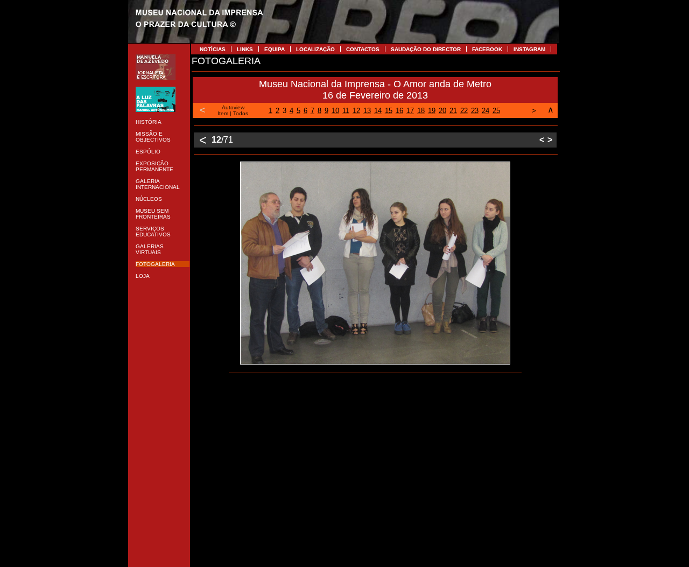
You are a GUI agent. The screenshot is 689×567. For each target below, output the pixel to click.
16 (399, 111)
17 (410, 111)
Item (222, 113)
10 (335, 111)
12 (356, 111)
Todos (240, 113)
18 (421, 111)
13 (367, 111)
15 (388, 111)
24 (485, 111)
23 (475, 111)
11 (345, 111)
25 (496, 111)
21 (453, 111)
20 (442, 111)
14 (378, 111)
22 (464, 111)
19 (431, 111)
